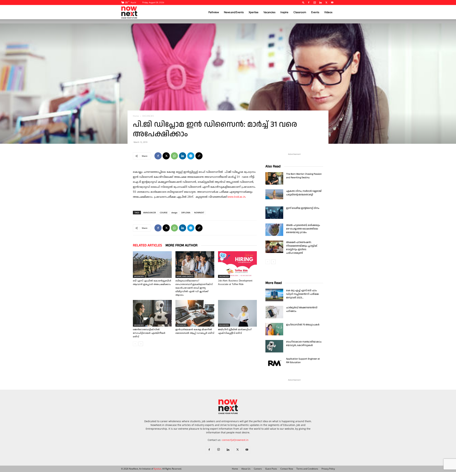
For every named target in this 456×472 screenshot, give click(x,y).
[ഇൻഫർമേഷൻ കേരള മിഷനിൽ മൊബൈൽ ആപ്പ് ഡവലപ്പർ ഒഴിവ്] (194, 313)
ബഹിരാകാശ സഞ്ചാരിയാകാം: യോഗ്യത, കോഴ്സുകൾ (304, 343)
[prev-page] (135, 344)
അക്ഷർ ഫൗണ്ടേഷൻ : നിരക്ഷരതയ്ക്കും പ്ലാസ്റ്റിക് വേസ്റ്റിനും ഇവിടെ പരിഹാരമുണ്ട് (301, 248)
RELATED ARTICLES (147, 245)
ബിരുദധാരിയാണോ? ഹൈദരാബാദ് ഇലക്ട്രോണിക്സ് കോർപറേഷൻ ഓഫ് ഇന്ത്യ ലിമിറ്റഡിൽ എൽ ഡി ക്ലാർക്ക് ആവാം (194, 288)
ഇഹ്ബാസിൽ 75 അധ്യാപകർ (302, 324)
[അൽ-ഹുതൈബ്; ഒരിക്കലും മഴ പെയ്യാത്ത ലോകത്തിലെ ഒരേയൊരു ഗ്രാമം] (274, 229)
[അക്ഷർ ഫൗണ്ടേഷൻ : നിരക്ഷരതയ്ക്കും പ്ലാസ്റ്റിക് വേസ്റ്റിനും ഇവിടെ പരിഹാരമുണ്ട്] (274, 247)
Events (315, 12)
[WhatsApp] (174, 155)
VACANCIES (139, 276)
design (174, 212)
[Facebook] (308, 2)
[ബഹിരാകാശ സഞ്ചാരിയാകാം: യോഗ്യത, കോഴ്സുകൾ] (274, 346)
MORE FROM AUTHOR (181, 245)
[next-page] (141, 344)
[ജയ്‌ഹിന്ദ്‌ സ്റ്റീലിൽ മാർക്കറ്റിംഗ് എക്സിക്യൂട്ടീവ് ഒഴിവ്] (237, 313)
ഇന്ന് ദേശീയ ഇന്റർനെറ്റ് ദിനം (302, 208)
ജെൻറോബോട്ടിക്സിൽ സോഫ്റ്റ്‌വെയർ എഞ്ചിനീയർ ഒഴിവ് (149, 333)
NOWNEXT (199, 212)
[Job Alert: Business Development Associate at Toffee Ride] (237, 264)
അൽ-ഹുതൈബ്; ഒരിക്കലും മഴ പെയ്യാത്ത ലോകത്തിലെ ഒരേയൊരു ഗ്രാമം (303, 228)
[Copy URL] (199, 155)
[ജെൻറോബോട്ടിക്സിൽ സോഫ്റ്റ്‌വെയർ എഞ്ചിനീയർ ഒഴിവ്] (152, 313)
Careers (258, 468)
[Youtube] (332, 2)
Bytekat (157, 468)
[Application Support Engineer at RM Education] (274, 363)
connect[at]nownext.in (235, 440)
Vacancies (269, 12)
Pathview (213, 12)
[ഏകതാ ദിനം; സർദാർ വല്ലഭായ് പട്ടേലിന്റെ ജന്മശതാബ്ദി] (274, 194)
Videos (328, 12)
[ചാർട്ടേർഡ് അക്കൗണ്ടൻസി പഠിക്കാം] (274, 312)
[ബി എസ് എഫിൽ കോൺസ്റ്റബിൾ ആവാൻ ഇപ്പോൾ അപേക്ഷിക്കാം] (152, 264)
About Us (245, 468)
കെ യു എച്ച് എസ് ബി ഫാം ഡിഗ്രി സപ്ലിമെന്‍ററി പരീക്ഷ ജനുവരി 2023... (302, 294)
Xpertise (253, 12)
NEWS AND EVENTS (185, 276)
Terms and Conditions (307, 468)
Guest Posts (271, 468)
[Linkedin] (320, 2)
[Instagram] (314, 2)
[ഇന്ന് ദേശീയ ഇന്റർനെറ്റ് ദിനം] (274, 212)
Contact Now (286, 468)
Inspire (284, 12)
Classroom (299, 12)
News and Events (234, 12)
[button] (303, 2)
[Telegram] (190, 155)
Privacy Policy (328, 468)
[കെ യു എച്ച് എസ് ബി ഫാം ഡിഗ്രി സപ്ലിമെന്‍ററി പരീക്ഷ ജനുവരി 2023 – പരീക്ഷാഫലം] (274, 295)
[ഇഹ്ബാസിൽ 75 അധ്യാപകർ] (274, 329)
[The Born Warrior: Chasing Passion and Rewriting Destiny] (274, 178)
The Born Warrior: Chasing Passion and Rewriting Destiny (304, 175)
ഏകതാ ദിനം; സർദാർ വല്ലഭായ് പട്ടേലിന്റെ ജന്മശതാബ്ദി (304, 192)
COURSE (163, 212)
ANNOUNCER (149, 212)
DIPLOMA (185, 212)
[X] (326, 2)
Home (136, 115)
